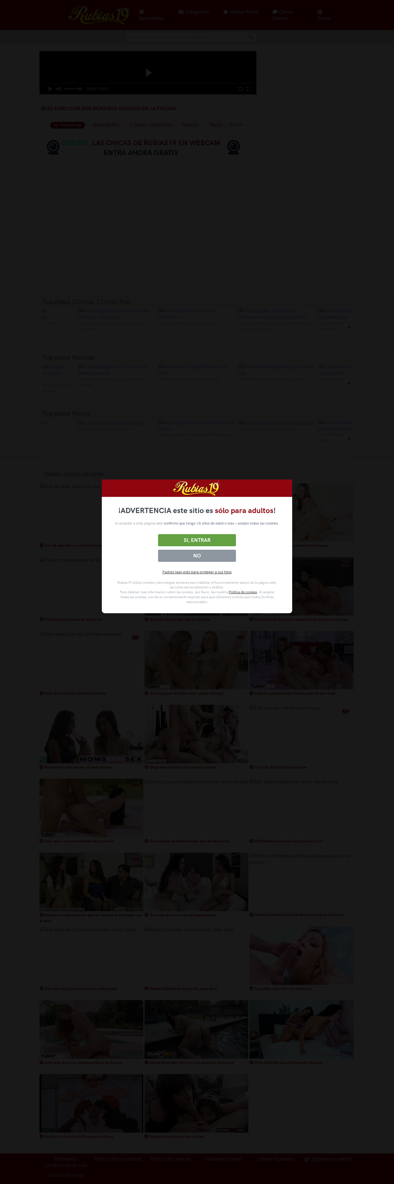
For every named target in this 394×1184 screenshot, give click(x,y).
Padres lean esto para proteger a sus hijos (197, 572)
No (197, 556)
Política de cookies (243, 592)
